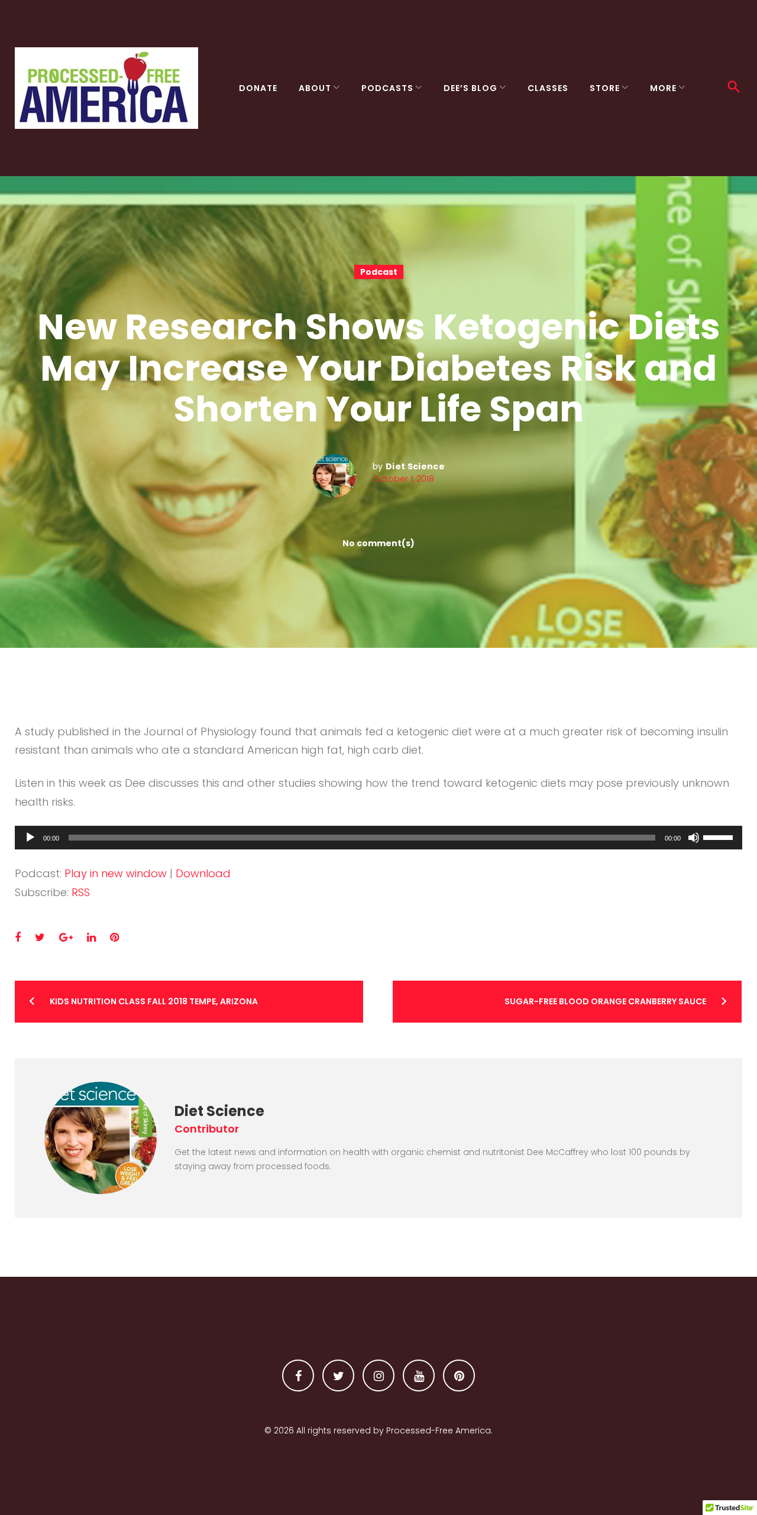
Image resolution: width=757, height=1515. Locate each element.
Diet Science (415, 466)
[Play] (30, 838)
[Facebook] (298, 1375)
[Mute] (694, 838)
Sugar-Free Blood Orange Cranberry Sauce (605, 1001)
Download (203, 873)
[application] (378, 837)
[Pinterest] (459, 1375)
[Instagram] (378, 1375)
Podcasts (387, 88)
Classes (548, 88)
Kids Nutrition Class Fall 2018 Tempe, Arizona (154, 1001)
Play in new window (115, 873)
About (315, 88)
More (663, 88)
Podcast (378, 272)
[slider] (719, 836)
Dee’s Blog (470, 88)
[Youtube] (419, 1375)
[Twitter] (338, 1375)
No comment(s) (378, 543)
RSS (81, 892)
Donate (258, 88)
